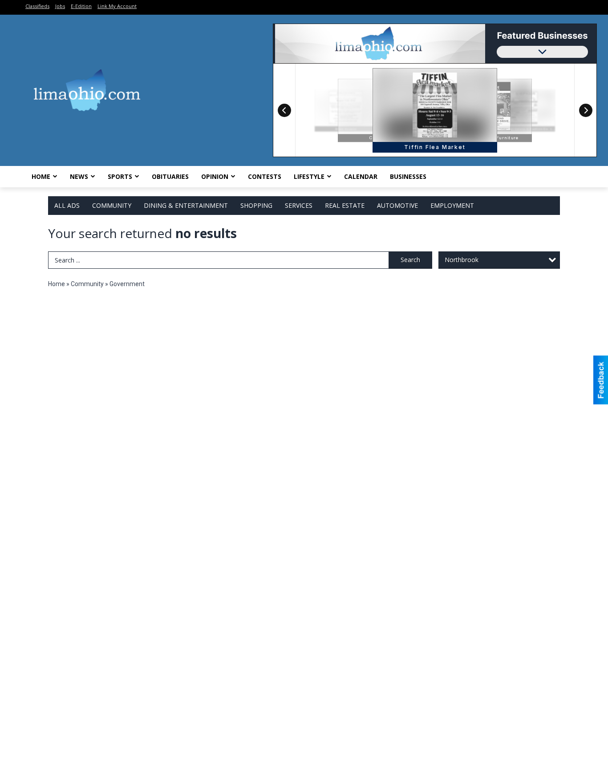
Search (410, 259)
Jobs (60, 6)
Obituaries (170, 176)
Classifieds (37, 6)
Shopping (256, 205)
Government (127, 283)
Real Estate (345, 205)
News (79, 176)
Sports (120, 176)
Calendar (360, 176)
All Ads (67, 205)
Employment (452, 205)
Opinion (214, 176)
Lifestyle (309, 176)
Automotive (397, 205)
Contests (264, 176)
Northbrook (461, 259)
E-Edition (81, 6)
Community (111, 205)
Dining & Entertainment (186, 205)
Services (298, 205)
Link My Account (117, 6)
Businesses (408, 176)
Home (41, 176)
